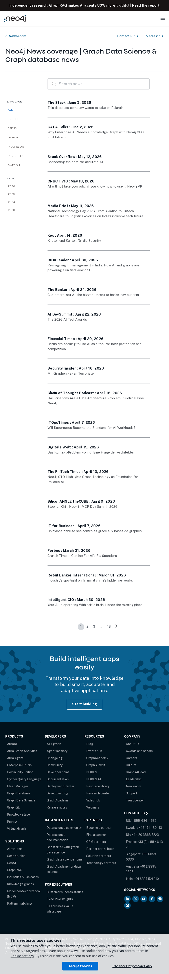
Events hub (94, 751)
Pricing (12, 821)
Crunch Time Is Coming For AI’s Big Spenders (82, 556)
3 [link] (94, 626)
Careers (131, 758)
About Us (132, 744)
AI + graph (54, 744)
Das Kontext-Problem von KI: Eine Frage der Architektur (91, 452)
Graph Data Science (21, 800)
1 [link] (81, 626)
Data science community (64, 827)
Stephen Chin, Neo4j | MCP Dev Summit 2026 (83, 506)
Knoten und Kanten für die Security (74, 240)
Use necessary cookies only (132, 966)
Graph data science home (65, 859)
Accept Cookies (80, 966)
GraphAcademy (57, 800)
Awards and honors (139, 751)
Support (131, 793)
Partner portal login (100, 849)
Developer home (58, 772)
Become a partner (99, 827)
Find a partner (96, 834)
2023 (11, 210)
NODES (91, 772)
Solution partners (98, 856)
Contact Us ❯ (136, 813)
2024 (11, 202)
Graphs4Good (136, 772)
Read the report (146, 5)
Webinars (92, 807)
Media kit (153, 36)
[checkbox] (22, 119)
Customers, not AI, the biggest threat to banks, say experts (93, 295)
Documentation (58, 779)
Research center (98, 793)
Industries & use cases (23, 877)
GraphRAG (14, 870)
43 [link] (109, 626)
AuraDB (12, 744)
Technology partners (101, 863)
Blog (89, 744)
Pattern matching (19, 903)
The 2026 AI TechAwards (67, 319)
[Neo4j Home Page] (15, 18)
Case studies (16, 856)
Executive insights (60, 899)
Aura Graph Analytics (22, 751)
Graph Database (18, 793)
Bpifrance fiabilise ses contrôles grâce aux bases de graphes (95, 531)
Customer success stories (65, 892)
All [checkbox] (10, 109)
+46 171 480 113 (150, 827)
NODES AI (93, 779)
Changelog (54, 758)
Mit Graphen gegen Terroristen (72, 373)
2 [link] (87, 626)
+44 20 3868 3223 (145, 834)
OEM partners (96, 842)
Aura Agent (15, 758)
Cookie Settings (22, 956)
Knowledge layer (19, 814)
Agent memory (57, 751)
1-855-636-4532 (143, 820)
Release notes (57, 807)
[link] (116, 626)
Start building (84, 704)
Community (54, 765)
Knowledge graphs (20, 884)
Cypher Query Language (24, 779)
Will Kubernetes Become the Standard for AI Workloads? (91, 427)
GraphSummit (95, 765)
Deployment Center (60, 786)
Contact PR (126, 36)
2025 (11, 194)
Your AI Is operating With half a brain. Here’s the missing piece (95, 605)
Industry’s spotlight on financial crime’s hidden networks (90, 580)
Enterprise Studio (19, 765)
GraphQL (13, 807)
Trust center (135, 800)
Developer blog (57, 793)
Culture (131, 765)
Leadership (133, 779)
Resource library (97, 786)
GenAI (11, 863)
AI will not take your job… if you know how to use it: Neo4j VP (95, 186)
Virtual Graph (16, 828)
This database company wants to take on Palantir (85, 108)
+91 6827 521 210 (146, 879)
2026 (11, 186)
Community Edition (20, 772)
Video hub (93, 800)
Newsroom (17, 36)
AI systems (14, 849)
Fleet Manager (17, 786)
